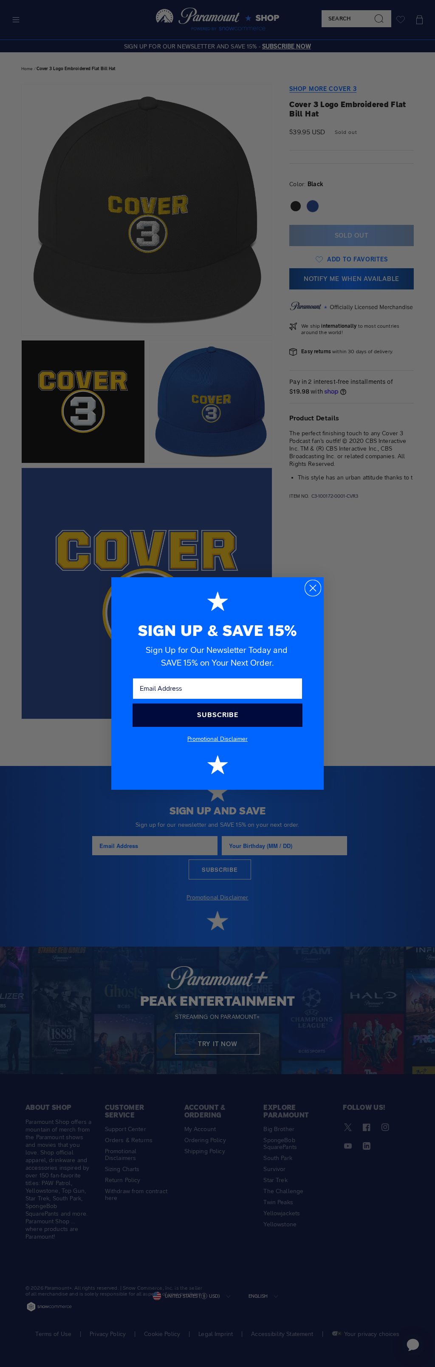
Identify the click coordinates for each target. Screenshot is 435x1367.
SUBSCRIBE (217, 715)
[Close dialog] (312, 588)
